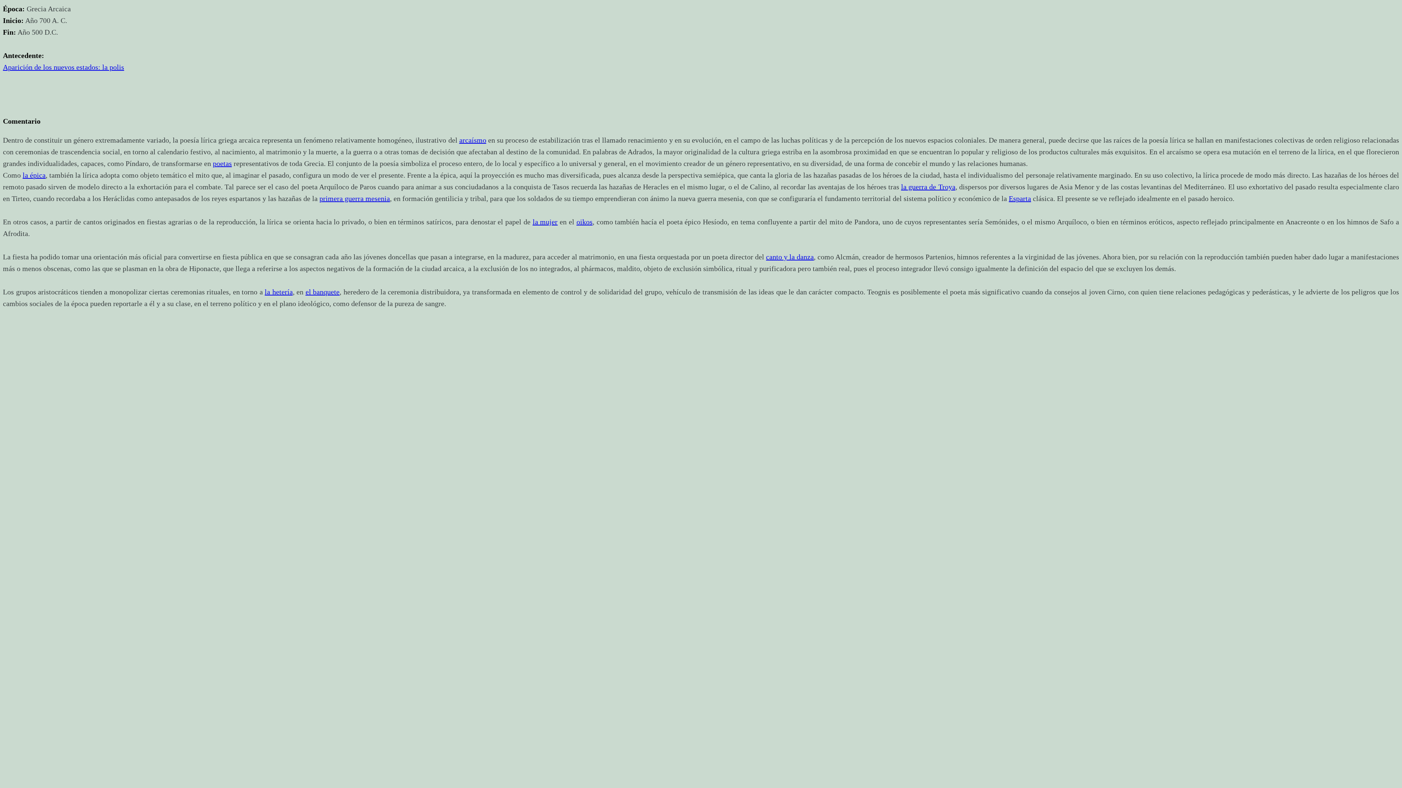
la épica (34, 175)
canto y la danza (790, 257)
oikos (584, 222)
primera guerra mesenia (354, 198)
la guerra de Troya (928, 187)
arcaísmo (472, 140)
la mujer (545, 222)
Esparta (1020, 198)
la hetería (279, 292)
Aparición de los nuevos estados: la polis (63, 67)
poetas (222, 163)
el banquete (323, 292)
